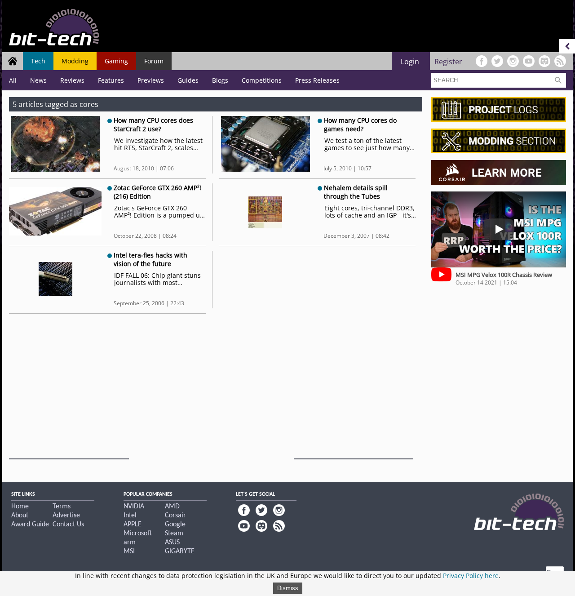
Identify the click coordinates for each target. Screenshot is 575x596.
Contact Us (68, 524)
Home (20, 506)
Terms (62, 506)
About (19, 515)
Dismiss (287, 588)
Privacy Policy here (471, 575)
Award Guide (30, 524)
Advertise (66, 515)
